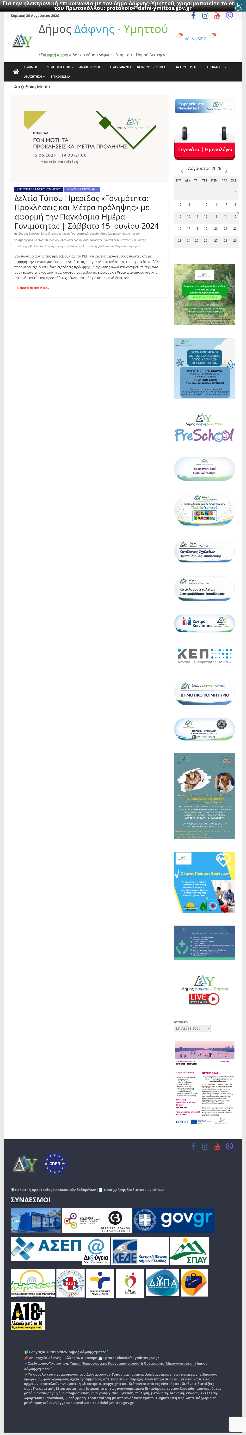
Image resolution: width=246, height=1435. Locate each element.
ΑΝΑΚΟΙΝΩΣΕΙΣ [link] (90, 67)
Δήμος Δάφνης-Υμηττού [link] (89, 1352)
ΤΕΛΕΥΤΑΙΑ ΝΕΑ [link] (120, 67)
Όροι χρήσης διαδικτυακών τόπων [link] (133, 1189)
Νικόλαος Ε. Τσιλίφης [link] (84, 246)
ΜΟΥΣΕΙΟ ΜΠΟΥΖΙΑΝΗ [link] (82, 189)
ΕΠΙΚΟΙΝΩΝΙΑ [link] (60, 77)
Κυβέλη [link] (49, 240)
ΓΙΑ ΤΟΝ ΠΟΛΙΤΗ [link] (186, 67)
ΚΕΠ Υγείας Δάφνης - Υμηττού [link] (49, 246)
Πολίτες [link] (97, 240)
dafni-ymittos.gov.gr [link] (117, 1402)
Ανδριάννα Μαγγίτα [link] (112, 246)
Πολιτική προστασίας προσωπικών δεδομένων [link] (55, 1189)
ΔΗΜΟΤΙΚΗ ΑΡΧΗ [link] (58, 67)
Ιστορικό (181, 1022)
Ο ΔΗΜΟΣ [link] (30, 67)
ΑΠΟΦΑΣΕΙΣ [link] (215, 67)
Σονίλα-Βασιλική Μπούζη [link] (35, 234)
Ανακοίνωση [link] (61, 234)
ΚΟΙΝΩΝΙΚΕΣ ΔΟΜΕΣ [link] (151, 67)
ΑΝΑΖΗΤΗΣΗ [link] (33, 77)
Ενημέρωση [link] (134, 246)
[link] (240, 6)
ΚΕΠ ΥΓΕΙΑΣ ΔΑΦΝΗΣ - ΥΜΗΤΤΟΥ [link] (39, 189)
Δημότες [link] (60, 240)
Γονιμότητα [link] (78, 234)
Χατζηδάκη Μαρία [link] (79, 240)
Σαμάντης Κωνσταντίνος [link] (120, 240)
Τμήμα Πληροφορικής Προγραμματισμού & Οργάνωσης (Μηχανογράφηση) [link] (133, 1363)
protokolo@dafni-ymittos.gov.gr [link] (149, 7)
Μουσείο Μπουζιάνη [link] (101, 234)
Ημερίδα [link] (37, 240)
